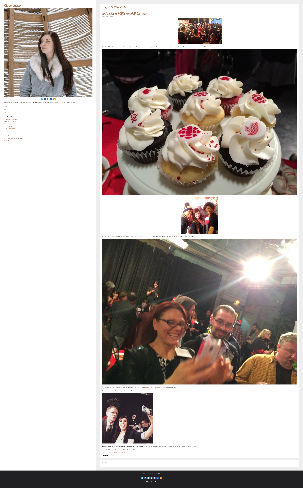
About (5, 106)
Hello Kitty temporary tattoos (144, 387)
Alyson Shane (12, 5)
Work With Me (7, 112)
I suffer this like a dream (10, 121)
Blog (5, 109)
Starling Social (57, 102)
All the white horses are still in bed (13, 138)
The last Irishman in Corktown (11, 119)
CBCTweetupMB (115, 452)
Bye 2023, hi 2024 (8, 140)
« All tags (104, 462)
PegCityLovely (112, 236)
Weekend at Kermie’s (9, 126)
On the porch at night (9, 128)
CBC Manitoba (111, 47)
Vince (157, 387)
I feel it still (6, 133)
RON (175, 236)
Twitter (125, 452)
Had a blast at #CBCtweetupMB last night (124, 13)
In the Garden (7, 131)
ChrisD (163, 387)
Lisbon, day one (8, 136)
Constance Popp (209, 47)
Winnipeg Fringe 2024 (9, 124)
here (195, 446)
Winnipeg (121, 452)
